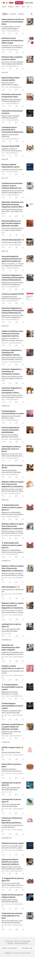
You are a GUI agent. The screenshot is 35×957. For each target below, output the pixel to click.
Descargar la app (27, 948)
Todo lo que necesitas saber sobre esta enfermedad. (11, 630)
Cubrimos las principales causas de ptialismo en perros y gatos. (12, 847)
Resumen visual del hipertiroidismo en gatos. (10, 84)
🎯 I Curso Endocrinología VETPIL (12, 466)
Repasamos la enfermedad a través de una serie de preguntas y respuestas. (12, 513)
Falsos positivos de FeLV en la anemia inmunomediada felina (13, 21)
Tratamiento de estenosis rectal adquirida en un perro (12, 915)
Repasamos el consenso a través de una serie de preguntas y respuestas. (12, 283)
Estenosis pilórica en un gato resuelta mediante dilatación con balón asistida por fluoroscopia (12, 223)
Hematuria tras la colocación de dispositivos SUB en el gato (12, 40)
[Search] (31, 14)
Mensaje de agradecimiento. (11, 752)
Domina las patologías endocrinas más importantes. (11, 471)
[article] (17, 26)
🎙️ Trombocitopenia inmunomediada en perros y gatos (12, 687)
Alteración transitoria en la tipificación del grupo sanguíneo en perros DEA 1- (13, 204)
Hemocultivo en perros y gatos (11, 765)
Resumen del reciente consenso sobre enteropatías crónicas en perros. (12, 358)
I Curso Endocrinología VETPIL (12, 242)
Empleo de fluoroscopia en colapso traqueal (12, 896)
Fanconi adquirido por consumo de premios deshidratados (10, 430)
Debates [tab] (21, 14)
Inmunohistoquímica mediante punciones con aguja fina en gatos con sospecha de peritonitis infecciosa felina (12, 258)
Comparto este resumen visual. (12, 169)
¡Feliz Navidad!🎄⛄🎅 (11, 587)
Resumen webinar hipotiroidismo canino (10, 166)
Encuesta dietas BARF (11, 146)
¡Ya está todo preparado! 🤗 (13, 240)
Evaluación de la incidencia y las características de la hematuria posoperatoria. (12, 46)
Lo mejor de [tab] (12, 14)
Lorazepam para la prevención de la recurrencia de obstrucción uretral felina (13, 129)
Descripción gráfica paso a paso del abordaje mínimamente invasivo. (12, 921)
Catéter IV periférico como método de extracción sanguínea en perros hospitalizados (12, 333)
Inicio (4, 7)
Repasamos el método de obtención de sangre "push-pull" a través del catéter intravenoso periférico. (12, 339)
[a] (30, 277)
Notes (17, 7)
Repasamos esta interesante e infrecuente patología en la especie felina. (11, 100)
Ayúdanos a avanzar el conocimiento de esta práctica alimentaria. (11, 150)
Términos (10, 943)
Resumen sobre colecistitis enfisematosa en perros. (10, 117)
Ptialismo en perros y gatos (13, 843)
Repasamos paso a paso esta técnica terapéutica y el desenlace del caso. (13, 868)
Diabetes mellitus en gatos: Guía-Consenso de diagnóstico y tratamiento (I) (13, 605)
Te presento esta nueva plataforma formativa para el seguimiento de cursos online (11, 297)
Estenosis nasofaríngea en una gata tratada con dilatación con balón (12, 726)
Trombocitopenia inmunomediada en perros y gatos (12, 705)
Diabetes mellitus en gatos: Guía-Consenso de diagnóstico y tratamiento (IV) (13, 484)
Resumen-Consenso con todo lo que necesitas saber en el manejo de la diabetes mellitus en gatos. (13, 490)
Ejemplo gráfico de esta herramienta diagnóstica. (10, 901)
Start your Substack (10, 948)
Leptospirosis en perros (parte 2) (11, 784)
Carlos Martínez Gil (13, 31)
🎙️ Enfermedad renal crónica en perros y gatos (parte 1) (12, 545)
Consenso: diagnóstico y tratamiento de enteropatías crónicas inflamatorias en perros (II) (12, 371)
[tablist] (13, 14)
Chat (23, 7)
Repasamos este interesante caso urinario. (13, 672)
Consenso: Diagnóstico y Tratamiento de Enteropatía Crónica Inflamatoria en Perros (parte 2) (13, 277)
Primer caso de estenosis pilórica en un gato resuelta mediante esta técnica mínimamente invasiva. (13, 229)
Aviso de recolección (21, 943)
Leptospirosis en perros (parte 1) (11, 800)
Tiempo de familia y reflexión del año (13, 590)
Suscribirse (19, 3)
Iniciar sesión (29, 3)
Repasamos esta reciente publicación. (10, 135)
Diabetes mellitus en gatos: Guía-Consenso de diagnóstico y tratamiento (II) (13, 568)
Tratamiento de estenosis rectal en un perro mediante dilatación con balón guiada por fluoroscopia (12, 185)
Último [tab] (5, 14)
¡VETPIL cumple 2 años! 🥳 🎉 (12, 748)
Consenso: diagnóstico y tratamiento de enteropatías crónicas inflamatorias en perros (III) (13, 352)
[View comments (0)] (10, 89)
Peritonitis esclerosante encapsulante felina (11, 95)
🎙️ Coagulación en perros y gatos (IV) (13, 879)
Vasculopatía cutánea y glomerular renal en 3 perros (11, 449)
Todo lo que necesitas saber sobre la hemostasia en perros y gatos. (12, 884)
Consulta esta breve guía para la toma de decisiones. (12, 826)
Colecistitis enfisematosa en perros (12, 112)
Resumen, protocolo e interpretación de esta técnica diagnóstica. (11, 770)
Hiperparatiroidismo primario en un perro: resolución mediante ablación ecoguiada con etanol (11, 862)
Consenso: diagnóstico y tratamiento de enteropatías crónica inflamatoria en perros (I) (12, 390)
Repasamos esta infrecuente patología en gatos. (11, 417)
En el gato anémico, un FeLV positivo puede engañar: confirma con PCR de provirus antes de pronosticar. (11, 28)
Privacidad (26, 941)
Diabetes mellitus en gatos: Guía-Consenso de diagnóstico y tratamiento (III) (13, 526)
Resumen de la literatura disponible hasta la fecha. (10, 436)
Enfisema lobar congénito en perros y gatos (12, 58)
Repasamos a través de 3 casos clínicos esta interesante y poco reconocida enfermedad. (12, 455)
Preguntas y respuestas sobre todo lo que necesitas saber (11, 712)
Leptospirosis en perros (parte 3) (11, 625)
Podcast (10, 7)
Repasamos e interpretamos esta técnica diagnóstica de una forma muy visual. (13, 653)
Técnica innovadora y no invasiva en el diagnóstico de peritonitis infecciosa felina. (13, 265)
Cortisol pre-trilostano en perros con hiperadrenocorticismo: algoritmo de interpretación (13, 820)
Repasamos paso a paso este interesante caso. (11, 733)
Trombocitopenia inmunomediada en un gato (13, 412)
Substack (7, 953)
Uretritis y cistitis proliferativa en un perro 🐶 (13, 667)
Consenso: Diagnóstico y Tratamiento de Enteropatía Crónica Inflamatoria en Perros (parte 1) (13, 310)
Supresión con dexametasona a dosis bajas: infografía (11, 647)
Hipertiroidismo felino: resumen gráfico (11, 79)
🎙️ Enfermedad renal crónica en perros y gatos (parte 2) (12, 507)
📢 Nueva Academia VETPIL (13, 294)
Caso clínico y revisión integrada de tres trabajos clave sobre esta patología (12, 63)
